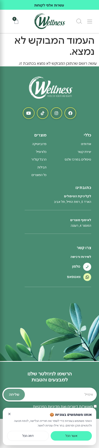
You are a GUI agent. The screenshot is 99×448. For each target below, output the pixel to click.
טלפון (76, 266)
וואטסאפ (74, 277)
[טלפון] (87, 267)
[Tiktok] (42, 113)
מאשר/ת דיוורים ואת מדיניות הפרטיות (63, 407)
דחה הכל (28, 435)
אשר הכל (71, 435)
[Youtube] (28, 113)
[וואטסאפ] (87, 277)
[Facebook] (70, 113)
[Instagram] (56, 113)
